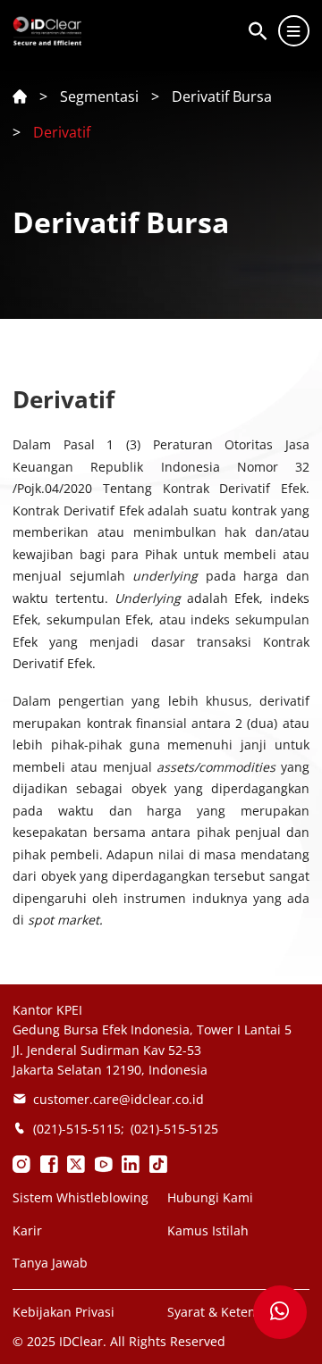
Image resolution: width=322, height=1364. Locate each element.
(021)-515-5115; (78, 1128)
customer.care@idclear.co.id (118, 1099)
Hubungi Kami (210, 1197)
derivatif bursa (222, 96)
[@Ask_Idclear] (76, 1164)
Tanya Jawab (50, 1262)
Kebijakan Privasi (63, 1311)
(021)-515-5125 (174, 1128)
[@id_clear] (21, 1164)
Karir (27, 1230)
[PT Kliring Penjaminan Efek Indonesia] (49, 1164)
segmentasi (99, 96)
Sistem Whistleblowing (80, 1197)
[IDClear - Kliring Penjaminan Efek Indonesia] (104, 1164)
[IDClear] (131, 1164)
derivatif (61, 132)
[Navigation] (293, 30)
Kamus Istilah (208, 1230)
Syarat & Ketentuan (225, 1311)
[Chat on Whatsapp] (280, 1312)
